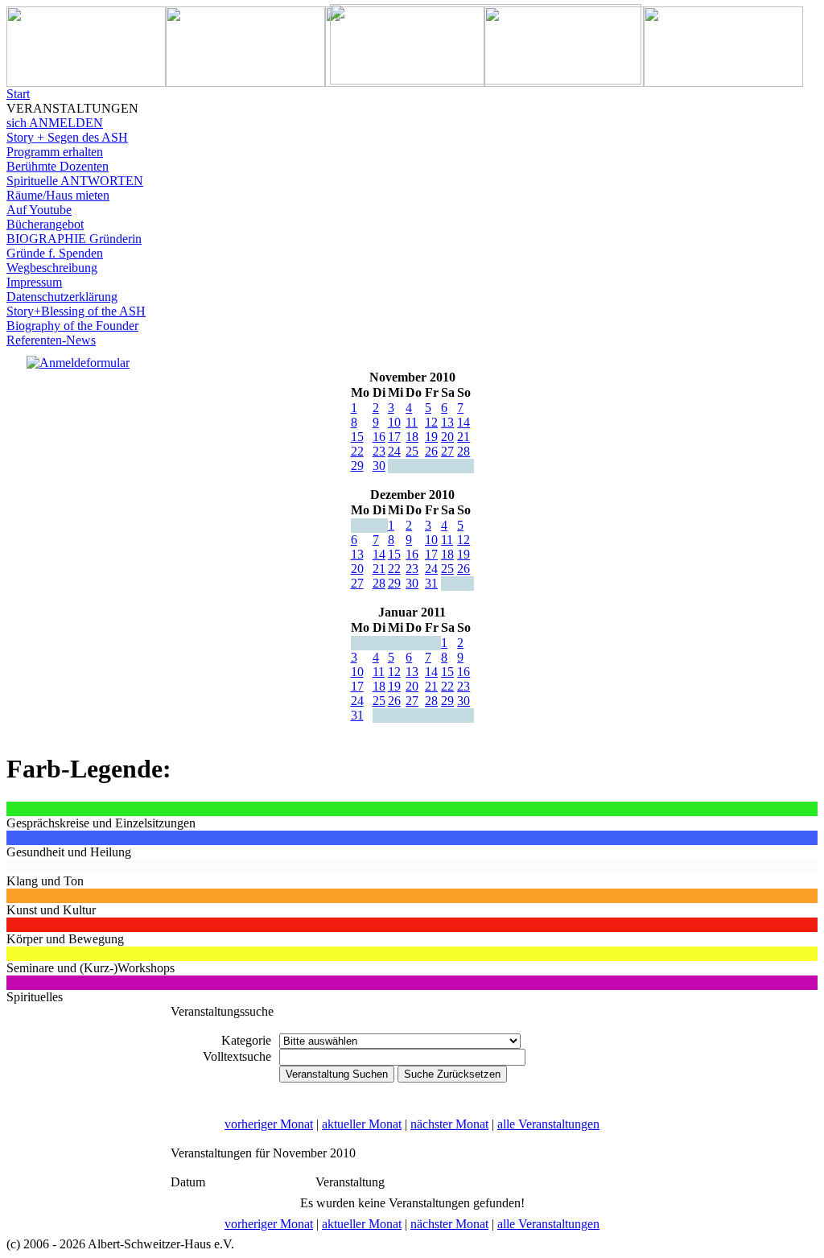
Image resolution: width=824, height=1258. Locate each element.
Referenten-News (51, 340)
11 (412, 422)
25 (412, 451)
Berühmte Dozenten (57, 166)
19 (431, 436)
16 (379, 436)
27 (447, 451)
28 (463, 451)
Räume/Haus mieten (57, 195)
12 (431, 422)
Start (18, 94)
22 (357, 451)
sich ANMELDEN (54, 123)
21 (463, 436)
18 (412, 436)
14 (463, 422)
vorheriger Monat (269, 1124)
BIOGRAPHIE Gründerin (74, 238)
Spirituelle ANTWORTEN (74, 181)
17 (394, 436)
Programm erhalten (54, 152)
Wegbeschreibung (51, 267)
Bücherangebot (45, 224)
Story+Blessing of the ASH (76, 311)
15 (357, 436)
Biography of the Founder (72, 325)
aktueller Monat (362, 1124)
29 (357, 465)
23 (379, 451)
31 (431, 583)
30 (379, 465)
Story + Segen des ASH (67, 137)
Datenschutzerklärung (61, 296)
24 (394, 451)
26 (431, 451)
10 (394, 422)
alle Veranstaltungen (548, 1124)
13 (447, 422)
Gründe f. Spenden (54, 253)
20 (447, 436)
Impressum (34, 282)
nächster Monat (449, 1124)
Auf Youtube (39, 210)
